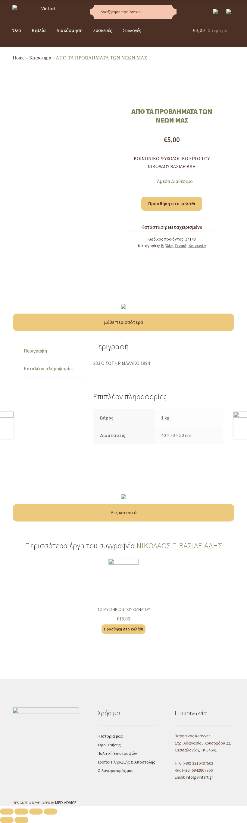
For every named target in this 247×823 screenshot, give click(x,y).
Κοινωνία (197, 245)
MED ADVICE (66, 802)
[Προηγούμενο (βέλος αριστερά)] (7, 820)
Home (18, 57)
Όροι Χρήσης (109, 745)
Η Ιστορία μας (110, 736)
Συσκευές (102, 30)
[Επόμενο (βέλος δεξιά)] (21, 820)
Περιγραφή (35, 351)
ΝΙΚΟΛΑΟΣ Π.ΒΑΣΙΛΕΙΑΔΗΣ (179, 545)
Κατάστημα (40, 57)
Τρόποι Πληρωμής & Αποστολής (126, 762)
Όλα (16, 30)
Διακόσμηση (69, 30)
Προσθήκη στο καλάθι (171, 203)
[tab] (54, 351)
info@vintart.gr (199, 777)
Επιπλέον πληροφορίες (48, 368)
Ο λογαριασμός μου (115, 770)
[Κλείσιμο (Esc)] (7, 812)
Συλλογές (132, 30)
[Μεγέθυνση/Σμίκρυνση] (50, 812)
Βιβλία (39, 30)
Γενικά (180, 245)
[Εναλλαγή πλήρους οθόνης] (36, 812)
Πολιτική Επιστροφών (117, 753)
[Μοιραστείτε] (21, 812)
